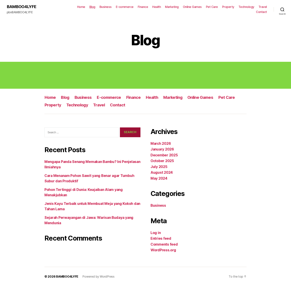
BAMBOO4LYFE (21, 7)
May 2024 (159, 178)
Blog (92, 7)
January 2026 (162, 149)
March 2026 (161, 143)
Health (156, 7)
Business (106, 7)
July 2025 (159, 167)
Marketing (172, 7)
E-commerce (125, 7)
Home (81, 7)
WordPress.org (163, 250)
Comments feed (164, 244)
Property (228, 7)
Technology (246, 7)
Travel (262, 7)
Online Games (192, 7)
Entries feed (161, 238)
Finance (143, 7)
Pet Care (212, 7)
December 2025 (164, 155)
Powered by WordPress (98, 276)
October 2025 (162, 161)
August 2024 (162, 172)
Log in (156, 233)
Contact (261, 12)
